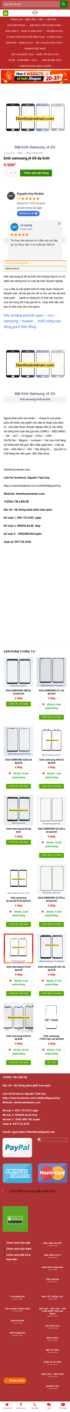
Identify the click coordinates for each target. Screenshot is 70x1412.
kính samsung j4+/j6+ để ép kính (51, 968)
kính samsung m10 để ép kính (18, 968)
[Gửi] (63, 4)
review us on (26, 213)
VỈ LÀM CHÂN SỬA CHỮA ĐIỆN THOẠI (25, 37)
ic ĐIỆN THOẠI (54, 37)
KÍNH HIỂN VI (12, 31)
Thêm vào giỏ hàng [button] (18, 704)
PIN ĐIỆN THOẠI (54, 31)
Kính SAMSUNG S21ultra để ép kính (51, 830)
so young (26, 225)
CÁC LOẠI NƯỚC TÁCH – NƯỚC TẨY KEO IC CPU (35, 54)
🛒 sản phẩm (15, 1380)
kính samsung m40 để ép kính (51, 761)
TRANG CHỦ (16, 19)
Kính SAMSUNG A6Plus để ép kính (18, 692)
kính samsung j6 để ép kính (18, 830)
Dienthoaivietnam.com (17, 469)
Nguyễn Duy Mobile (30, 193)
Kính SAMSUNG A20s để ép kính (18, 761)
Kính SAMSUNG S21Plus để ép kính (51, 899)
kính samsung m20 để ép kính (18, 1037)
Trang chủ (9, 153)
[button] (5, 13)
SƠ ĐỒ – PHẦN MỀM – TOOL (22, 60)
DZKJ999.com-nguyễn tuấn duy (32, 1191)
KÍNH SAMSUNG (34, 153)
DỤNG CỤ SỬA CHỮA (31, 31)
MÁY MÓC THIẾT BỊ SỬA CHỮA (45, 25)
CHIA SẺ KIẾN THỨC (52, 60)
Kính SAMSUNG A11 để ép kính (51, 692)
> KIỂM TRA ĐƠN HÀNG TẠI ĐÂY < (36, 66)
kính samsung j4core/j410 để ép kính (18, 899)
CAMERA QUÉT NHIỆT (35, 48)
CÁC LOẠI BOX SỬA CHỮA (48, 42)
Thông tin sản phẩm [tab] (17, 263)
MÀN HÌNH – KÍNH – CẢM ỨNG (40, 19)
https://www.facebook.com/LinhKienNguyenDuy (32, 485)
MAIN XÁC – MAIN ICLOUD (19, 42)
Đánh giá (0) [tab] (12, 268)
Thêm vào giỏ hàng (36, 173)
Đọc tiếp (51, 1062)
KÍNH (20, 153)
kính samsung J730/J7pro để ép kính (51, 1037)
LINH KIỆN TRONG (16, 25)
